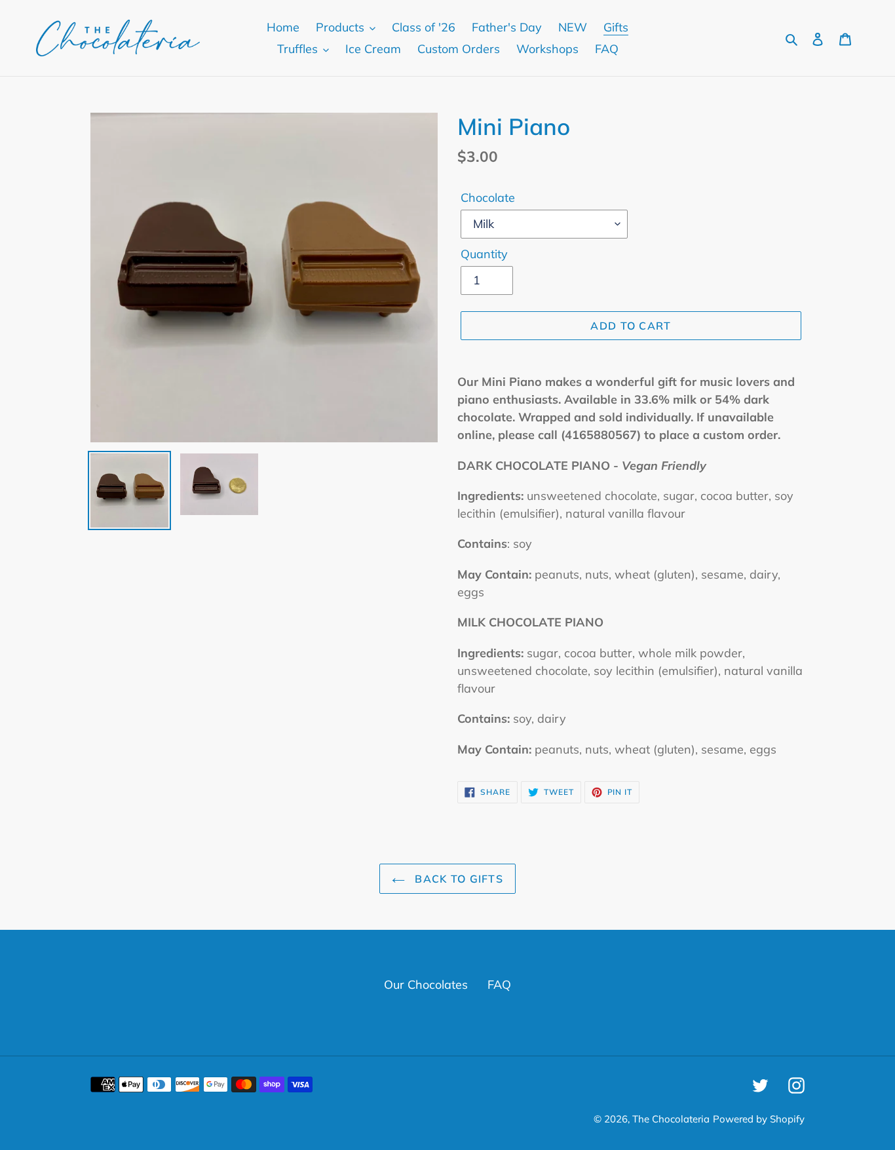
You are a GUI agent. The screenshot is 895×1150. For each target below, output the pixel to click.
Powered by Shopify (759, 1119)
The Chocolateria (671, 1119)
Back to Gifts (457, 878)
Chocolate (488, 197)
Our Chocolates (426, 984)
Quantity (484, 253)
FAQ (499, 984)
